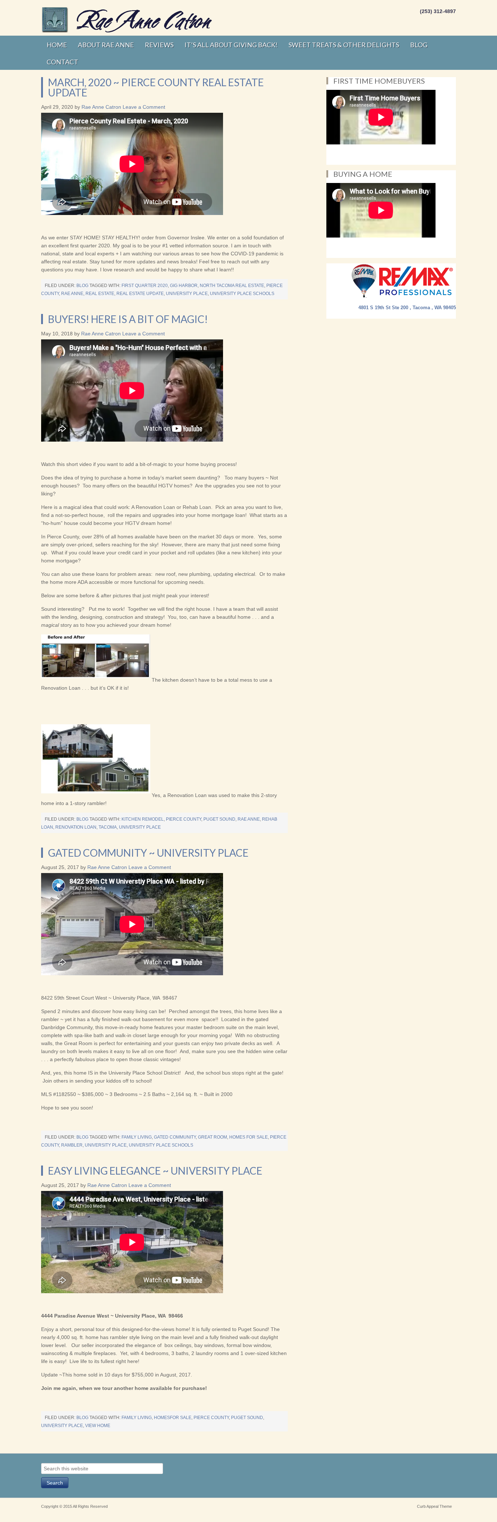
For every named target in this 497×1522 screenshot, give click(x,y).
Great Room (212, 1137)
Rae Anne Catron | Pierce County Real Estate (128, 20)
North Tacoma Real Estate (232, 285)
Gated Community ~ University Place (148, 852)
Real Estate (100, 293)
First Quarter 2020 (145, 285)
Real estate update (140, 293)
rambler (72, 1145)
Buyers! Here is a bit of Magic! (128, 319)
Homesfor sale (172, 1417)
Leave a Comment (144, 107)
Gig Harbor (184, 285)
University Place (187, 293)
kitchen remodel (143, 819)
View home (97, 1425)
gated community (175, 1137)
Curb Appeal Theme (434, 1506)
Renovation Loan (75, 827)
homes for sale (248, 1137)
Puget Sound (219, 819)
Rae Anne (72, 293)
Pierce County (183, 819)
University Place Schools (242, 293)
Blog (82, 285)
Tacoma (108, 827)
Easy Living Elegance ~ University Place (155, 1170)
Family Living (137, 1137)
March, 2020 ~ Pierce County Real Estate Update (156, 87)
